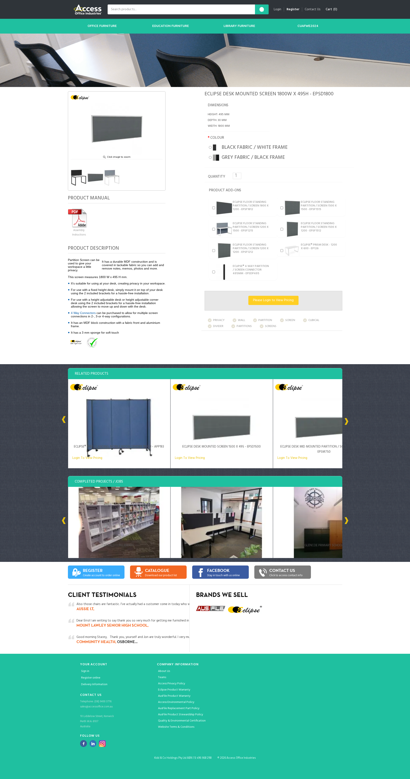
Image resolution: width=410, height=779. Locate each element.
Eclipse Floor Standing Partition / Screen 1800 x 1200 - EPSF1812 (251, 206)
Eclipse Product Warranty (174, 689)
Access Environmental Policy (176, 702)
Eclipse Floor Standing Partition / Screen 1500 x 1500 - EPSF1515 (319, 206)
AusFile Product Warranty (174, 696)
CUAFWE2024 (307, 26)
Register (293, 9)
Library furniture (239, 26)
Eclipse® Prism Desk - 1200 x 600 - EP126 (319, 246)
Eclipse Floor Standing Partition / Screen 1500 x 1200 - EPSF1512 (319, 227)
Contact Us (313, 9)
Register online (90, 677)
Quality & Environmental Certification (182, 720)
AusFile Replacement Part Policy (178, 708)
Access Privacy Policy (171, 683)
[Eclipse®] (81, 97)
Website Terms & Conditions (176, 727)
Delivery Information (94, 684)
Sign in (85, 671)
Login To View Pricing (87, 458)
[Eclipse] (76, 342)
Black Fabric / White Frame (253, 147)
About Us (164, 671)
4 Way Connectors (83, 313)
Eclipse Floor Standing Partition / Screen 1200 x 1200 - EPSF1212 (251, 248)
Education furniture (170, 26)
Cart (329, 9)
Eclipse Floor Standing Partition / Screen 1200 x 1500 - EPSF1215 (251, 227)
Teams (162, 677)
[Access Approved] (92, 342)
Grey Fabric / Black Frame (252, 158)
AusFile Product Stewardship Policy (180, 714)
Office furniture (102, 26)
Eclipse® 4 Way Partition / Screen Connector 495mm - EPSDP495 (251, 270)
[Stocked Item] (108, 342)
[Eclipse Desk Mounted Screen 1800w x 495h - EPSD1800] (117, 124)
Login (277, 9)
